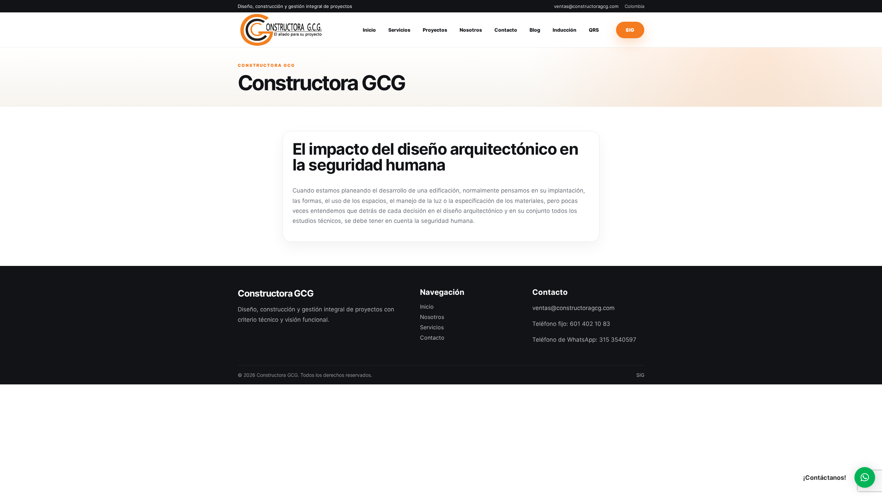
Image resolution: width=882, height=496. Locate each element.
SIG (630, 30)
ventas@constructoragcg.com (586, 6)
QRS (594, 30)
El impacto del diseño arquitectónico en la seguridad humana (435, 156)
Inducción (564, 30)
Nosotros (471, 30)
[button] (864, 477)
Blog (535, 30)
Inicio (369, 30)
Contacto (505, 30)
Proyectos (435, 30)
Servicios (399, 30)
